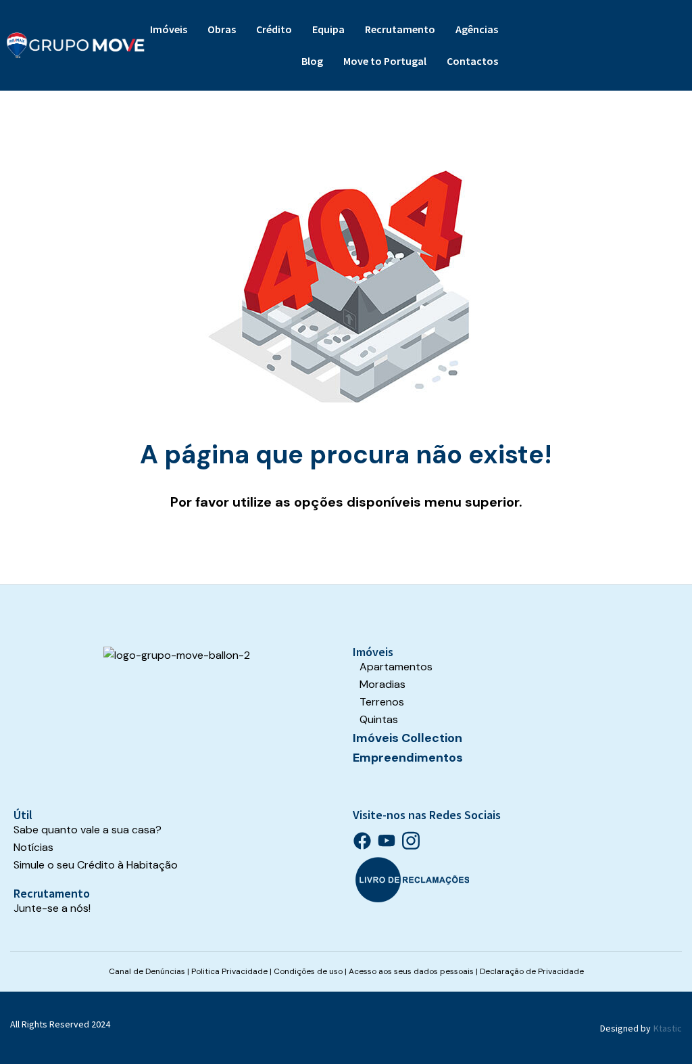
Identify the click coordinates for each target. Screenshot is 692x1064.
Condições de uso (308, 971)
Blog (312, 61)
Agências (476, 29)
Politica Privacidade (229, 971)
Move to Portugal (384, 61)
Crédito (274, 29)
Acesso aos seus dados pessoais (411, 971)
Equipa (328, 29)
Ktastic (667, 1028)
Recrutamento (400, 29)
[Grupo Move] (76, 45)
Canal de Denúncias (147, 971)
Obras (221, 29)
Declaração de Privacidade (532, 971)
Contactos (472, 61)
